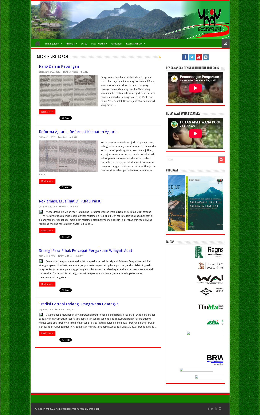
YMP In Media (71, 72)
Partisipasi (116, 43)
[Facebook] (185, 57)
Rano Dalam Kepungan (59, 66)
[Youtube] (199, 57)
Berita (84, 43)
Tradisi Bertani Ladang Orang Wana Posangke (79, 304)
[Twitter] (192, 57)
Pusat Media (98, 43)
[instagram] (206, 57)
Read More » (47, 111)
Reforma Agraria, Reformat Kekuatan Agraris (78, 131)
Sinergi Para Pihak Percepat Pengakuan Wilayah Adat (85, 250)
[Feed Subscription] (160, 57)
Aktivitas (70, 43)
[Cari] (221, 159)
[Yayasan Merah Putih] (130, 20)
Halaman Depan (37, 43)
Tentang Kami (52, 43)
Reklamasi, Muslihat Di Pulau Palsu (70, 201)
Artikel (63, 137)
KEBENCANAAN (134, 43)
